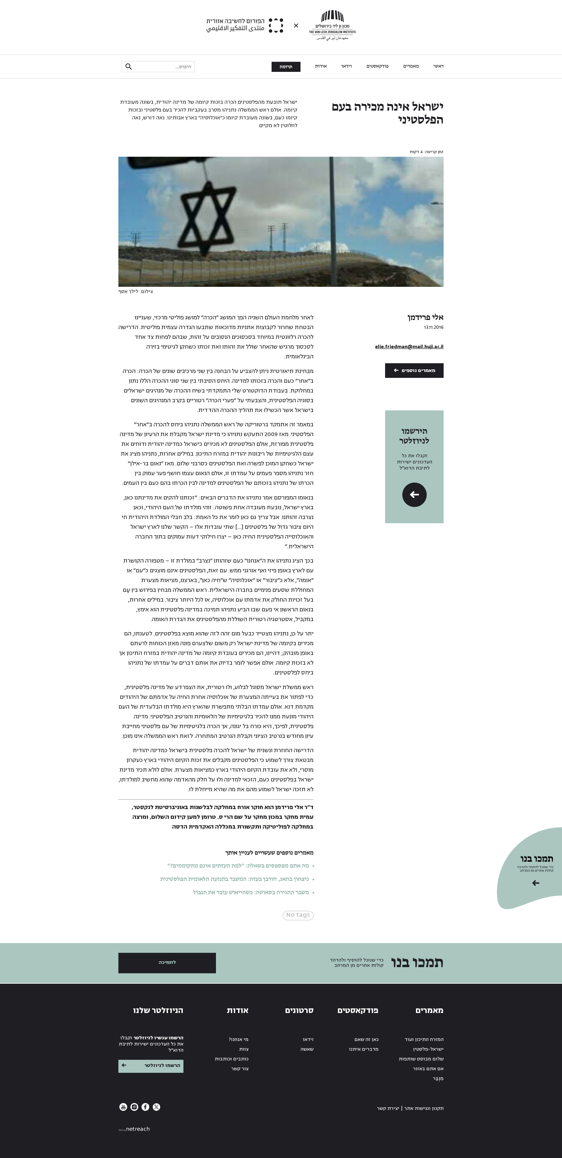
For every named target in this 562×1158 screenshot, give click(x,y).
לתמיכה (167, 962)
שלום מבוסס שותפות (421, 1059)
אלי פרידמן (426, 318)
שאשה (307, 1049)
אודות (321, 66)
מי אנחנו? (238, 1039)
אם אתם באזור (428, 1068)
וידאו (346, 66)
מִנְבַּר (438, 1078)
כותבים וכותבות (231, 1059)
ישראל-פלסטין (428, 1049)
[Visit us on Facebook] (144, 1109)
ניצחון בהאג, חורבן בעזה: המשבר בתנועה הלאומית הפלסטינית (234, 879)
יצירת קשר (388, 1108)
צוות (243, 1049)
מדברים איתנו (364, 1049)
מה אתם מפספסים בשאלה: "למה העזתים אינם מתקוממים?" (238, 866)
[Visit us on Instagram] (133, 1109)
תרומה (286, 67)
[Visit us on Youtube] (123, 1109)
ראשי (439, 66)
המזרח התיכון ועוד (424, 1039)
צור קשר (239, 1068)
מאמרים (411, 66)
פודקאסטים (378, 66)
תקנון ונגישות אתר (424, 1108)
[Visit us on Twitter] (155, 1109)
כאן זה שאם (367, 1039)
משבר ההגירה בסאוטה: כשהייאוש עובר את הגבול (251, 893)
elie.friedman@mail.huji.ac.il (409, 346)
